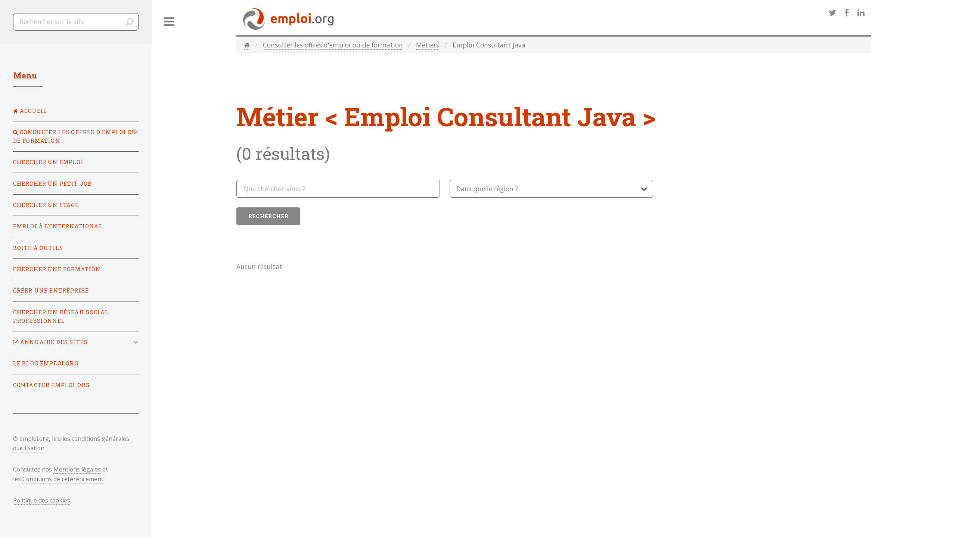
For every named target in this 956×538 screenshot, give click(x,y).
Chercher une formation (57, 269)
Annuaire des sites (53, 342)
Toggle (169, 22)
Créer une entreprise (51, 290)
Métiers (427, 44)
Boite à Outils (38, 247)
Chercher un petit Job (52, 183)
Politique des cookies (41, 500)
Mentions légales (77, 469)
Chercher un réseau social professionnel (61, 316)
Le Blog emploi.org (45, 363)
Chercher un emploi (48, 162)
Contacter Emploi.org (51, 385)
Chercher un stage (46, 204)
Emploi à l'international (58, 226)
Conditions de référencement (62, 479)
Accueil (32, 110)
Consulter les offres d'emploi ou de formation (333, 44)
